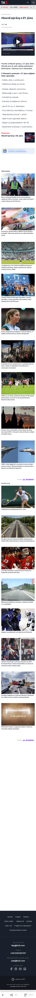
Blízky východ (24, 7)
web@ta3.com (18, 961)
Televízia (10, 917)
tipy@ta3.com (18, 945)
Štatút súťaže (8, 921)
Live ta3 (5, 7)
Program (18, 917)
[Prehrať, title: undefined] (18, 41)
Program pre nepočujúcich (22, 925)
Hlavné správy (5, 14)
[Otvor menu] (33, 2)
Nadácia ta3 (20, 921)
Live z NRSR (13, 7)
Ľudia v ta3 (8, 925)
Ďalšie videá (6, 53)
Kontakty (29, 921)
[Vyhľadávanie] (28, 2)
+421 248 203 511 (18, 953)
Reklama (26, 917)
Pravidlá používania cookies (18, 930)
